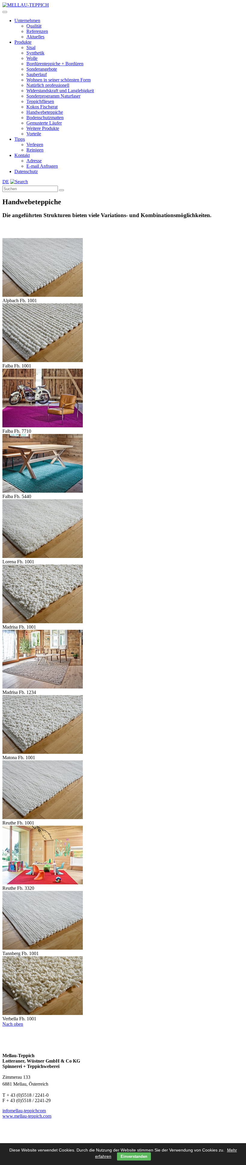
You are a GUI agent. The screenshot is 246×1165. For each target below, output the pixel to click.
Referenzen (37, 31)
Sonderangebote (41, 69)
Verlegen (34, 144)
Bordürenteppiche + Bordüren (54, 63)
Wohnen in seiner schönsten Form (58, 79)
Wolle (32, 58)
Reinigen (35, 149)
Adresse (34, 160)
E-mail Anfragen (42, 166)
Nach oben (12, 1024)
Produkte (23, 42)
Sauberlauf (36, 74)
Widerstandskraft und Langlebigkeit (60, 90)
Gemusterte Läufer (44, 122)
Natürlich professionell (47, 85)
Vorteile (33, 133)
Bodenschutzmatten (45, 117)
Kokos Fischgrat (42, 106)
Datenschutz (26, 171)
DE (5, 181)
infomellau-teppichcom (24, 1110)
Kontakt (22, 155)
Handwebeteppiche (44, 112)
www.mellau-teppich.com (26, 1116)
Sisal (30, 47)
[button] (4, 12)
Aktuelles (35, 36)
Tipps (19, 139)
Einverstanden (134, 1156)
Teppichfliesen (40, 101)
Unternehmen (27, 20)
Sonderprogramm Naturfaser (53, 96)
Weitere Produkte (42, 128)
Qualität (33, 25)
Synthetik (35, 52)
